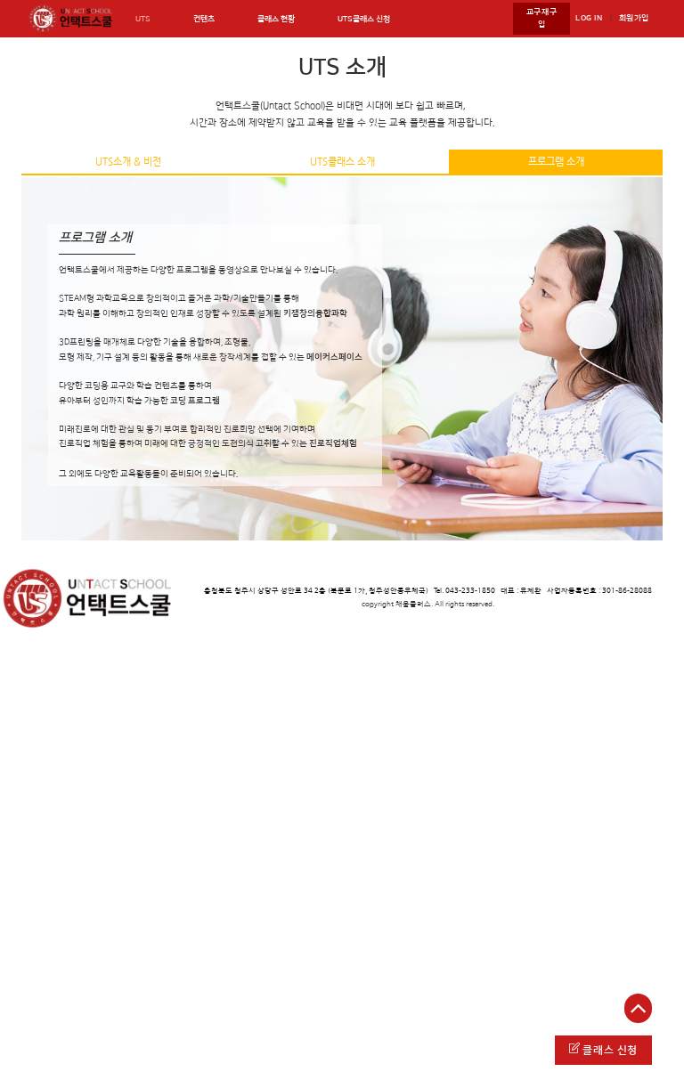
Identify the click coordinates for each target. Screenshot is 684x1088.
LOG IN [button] (589, 17)
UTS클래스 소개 (342, 161)
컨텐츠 (204, 18)
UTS (143, 18)
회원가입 (634, 17)
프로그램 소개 (556, 161)
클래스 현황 (276, 18)
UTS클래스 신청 (364, 18)
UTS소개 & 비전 (128, 161)
